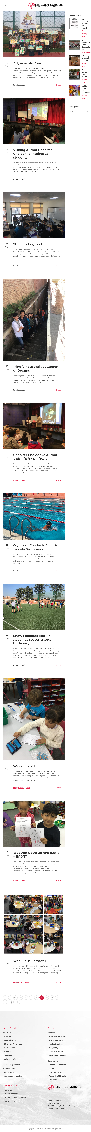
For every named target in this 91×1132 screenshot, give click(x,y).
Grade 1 (16, 480)
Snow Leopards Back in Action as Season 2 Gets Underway (32, 639)
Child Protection (56, 1051)
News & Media (11, 1094)
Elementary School (11, 1065)
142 (15, 998)
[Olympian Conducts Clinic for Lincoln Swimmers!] (34, 516)
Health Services (56, 1044)
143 (20, 998)
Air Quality (53, 1048)
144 (26, 998)
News (23, 480)
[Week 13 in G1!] (34, 719)
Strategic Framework (13, 1044)
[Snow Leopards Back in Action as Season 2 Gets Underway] (34, 607)
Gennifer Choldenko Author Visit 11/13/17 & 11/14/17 (35, 457)
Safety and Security (57, 1055)
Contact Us (10, 1101)
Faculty (7, 1051)
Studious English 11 (28, 244)
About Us (7, 1033)
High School (8, 1072)
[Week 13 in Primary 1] (34, 924)
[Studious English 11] (34, 215)
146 (36, 998)
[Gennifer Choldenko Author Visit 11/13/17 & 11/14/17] (34, 426)
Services (51, 1033)
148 (46, 998)
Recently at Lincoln (57, 1076)
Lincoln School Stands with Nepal (85, 23)
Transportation (56, 1040)
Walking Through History (85, 58)
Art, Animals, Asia (27, 63)
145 (31, 998)
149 (52, 998)
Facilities (8, 1055)
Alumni (52, 1068)
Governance (9, 1048)
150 (57, 998)
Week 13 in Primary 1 (29, 961)
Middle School (9, 1068)
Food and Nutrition (57, 1036)
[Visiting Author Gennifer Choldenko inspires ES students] (34, 121)
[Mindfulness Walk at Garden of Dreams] (34, 320)
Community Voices (57, 1072)
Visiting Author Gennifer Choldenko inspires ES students (32, 153)
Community (53, 1061)
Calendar (53, 1080)
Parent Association (57, 1065)
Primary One (23, 983)
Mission (7, 1036)
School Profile (10, 1059)
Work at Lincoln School (15, 1097)
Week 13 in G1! (24, 766)
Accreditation (10, 1040)
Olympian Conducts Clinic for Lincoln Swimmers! (36, 547)
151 (5, 1002)
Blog (15, 788)
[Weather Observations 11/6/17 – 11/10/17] (34, 824)
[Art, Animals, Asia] (34, 34)
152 (10, 1002)
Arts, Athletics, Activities (14, 1076)
